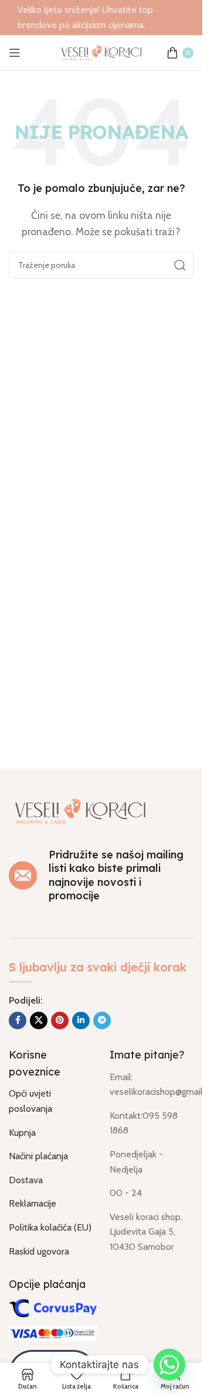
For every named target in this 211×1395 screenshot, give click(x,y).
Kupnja (22, 1132)
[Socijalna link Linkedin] (81, 1020)
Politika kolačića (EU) (50, 1227)
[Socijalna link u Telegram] (102, 1020)
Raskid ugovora (39, 1251)
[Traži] (179, 265)
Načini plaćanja (38, 1156)
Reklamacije (32, 1203)
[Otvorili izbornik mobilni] (14, 52)
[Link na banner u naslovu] (101, 17)
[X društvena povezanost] (38, 1020)
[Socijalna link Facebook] (17, 1020)
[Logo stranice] (101, 51)
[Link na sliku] (80, 810)
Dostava (26, 1180)
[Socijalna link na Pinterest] (60, 1020)
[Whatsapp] (169, 1364)
